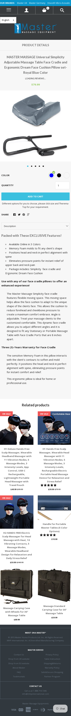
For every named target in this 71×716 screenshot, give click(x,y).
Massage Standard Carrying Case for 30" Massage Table (54, 610)
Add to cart (35, 196)
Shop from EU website (18, 663)
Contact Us (19, 654)
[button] (49, 485)
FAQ (19, 672)
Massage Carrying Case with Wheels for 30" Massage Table (16, 612)
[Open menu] (9, 10)
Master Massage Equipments (35, 703)
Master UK (22, 3)
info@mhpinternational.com (35, 694)
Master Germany (37, 3)
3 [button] (35, 166)
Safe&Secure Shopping (52, 672)
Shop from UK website (18, 659)
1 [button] (27, 166)
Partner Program (52, 676)
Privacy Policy (52, 654)
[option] (35, 125)
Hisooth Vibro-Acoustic (58, 3)
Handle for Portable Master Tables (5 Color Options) (54, 527)
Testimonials (19, 676)
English (5, 20)
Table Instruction (52, 659)
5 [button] (43, 166)
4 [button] (39, 166)
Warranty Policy (52, 667)
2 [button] (31, 166)
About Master (19, 667)
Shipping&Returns (52, 663)
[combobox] (8, 20)
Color (5, 175)
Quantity (7, 185)
